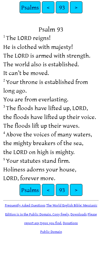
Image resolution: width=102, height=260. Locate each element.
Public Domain (51, 231)
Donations (70, 222)
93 (62, 7)
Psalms (30, 7)
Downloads (78, 214)
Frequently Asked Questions (25, 205)
